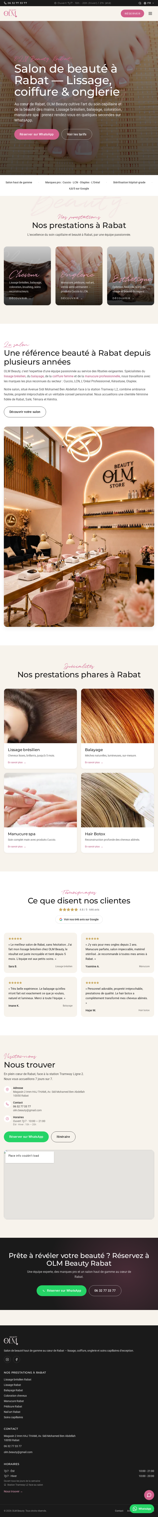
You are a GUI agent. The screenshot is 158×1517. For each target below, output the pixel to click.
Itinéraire (63, 1137)
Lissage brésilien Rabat (17, 1379)
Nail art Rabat (12, 1411)
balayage (37, 376)
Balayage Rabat (13, 1390)
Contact (119, 1510)
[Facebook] (16, 1359)
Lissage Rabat (12, 1384)
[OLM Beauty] (10, 13)
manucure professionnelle (102, 376)
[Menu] (150, 13)
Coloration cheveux (15, 1395)
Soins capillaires (13, 1417)
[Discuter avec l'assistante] (149, 1495)
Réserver (132, 13)
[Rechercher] (140, 3)
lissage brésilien (15, 376)
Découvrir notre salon (24, 412)
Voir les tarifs (77, 134)
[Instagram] (7, 1359)
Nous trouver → (13, 1491)
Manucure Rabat (14, 1401)
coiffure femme (62, 376)
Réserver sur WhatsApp (37, 134)
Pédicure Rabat (13, 1406)
